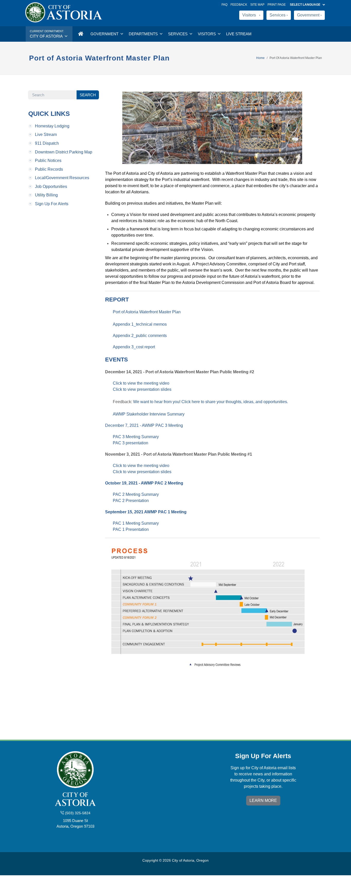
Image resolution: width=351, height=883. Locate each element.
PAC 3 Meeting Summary (136, 437)
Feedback (238, 4)
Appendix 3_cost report (134, 347)
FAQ (224, 4)
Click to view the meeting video (141, 383)
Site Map (257, 4)
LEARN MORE (263, 800)
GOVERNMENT (104, 34)
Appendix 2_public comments (140, 335)
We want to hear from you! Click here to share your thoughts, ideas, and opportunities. (210, 402)
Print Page (276, 4)
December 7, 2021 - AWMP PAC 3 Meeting (144, 425)
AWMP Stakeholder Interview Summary (148, 414)
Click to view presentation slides (142, 389)
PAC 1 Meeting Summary (136, 523)
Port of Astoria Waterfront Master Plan (147, 312)
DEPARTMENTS (144, 34)
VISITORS (207, 34)
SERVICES (178, 34)
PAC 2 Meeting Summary (136, 494)
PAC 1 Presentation (131, 529)
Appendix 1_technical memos (140, 324)
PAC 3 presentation (130, 443)
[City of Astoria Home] (80, 34)
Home (260, 58)
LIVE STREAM (239, 34)
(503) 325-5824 (77, 813)
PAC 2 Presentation (131, 500)
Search (88, 95)
